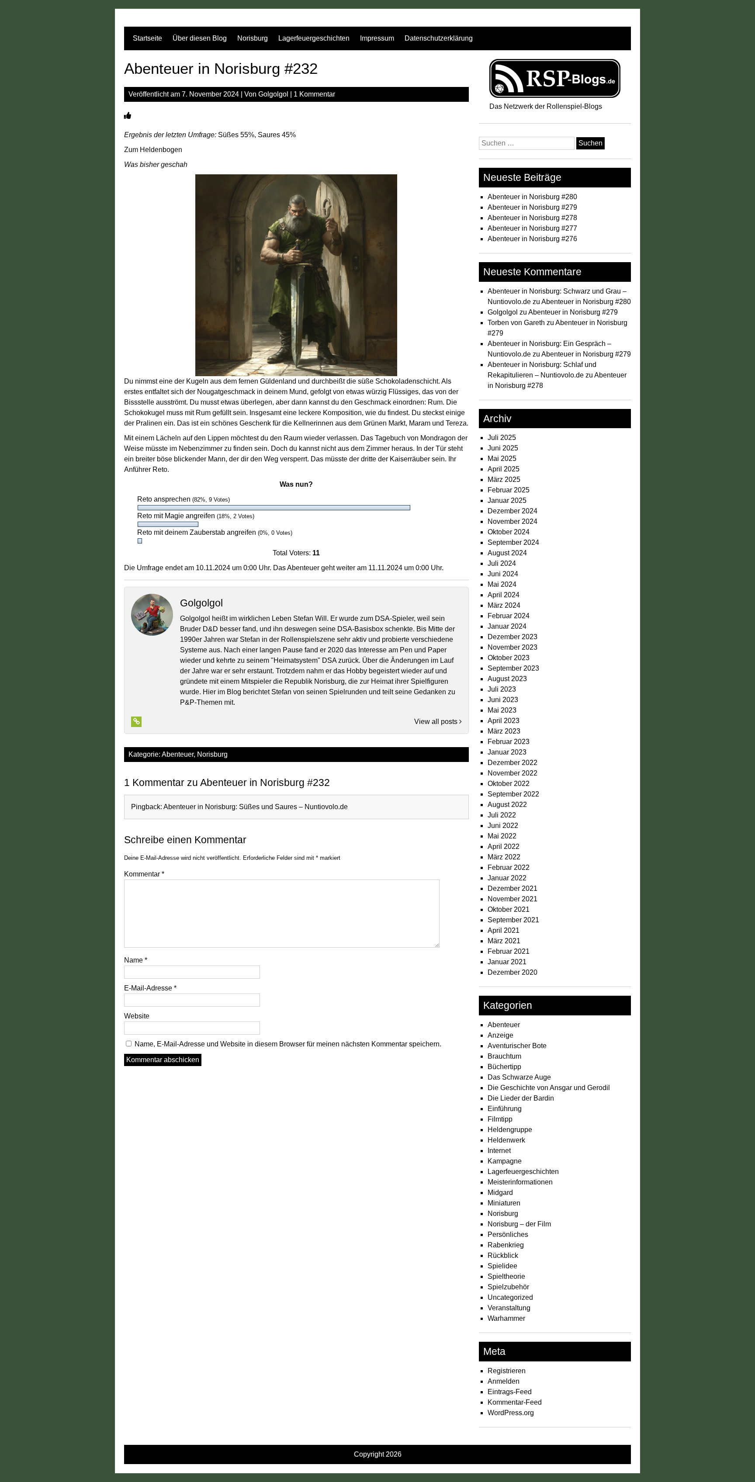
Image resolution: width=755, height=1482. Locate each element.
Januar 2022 (507, 878)
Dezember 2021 (512, 888)
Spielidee (502, 1266)
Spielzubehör (508, 1287)
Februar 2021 (509, 951)
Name (135, 960)
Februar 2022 (509, 867)
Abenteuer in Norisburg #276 (532, 238)
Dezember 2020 (512, 972)
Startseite (147, 38)
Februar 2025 (509, 490)
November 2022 (512, 773)
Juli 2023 (502, 689)
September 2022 (513, 794)
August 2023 (507, 678)
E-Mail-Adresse (150, 988)
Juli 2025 (502, 437)
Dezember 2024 (512, 511)
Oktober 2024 (509, 532)
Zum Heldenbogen (153, 149)
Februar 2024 (509, 616)
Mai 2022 (502, 836)
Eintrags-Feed (510, 1391)
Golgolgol (273, 94)
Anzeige (500, 1035)
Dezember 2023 (512, 637)
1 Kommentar (314, 94)
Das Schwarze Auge (519, 1077)
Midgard (500, 1192)
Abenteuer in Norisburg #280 (532, 197)
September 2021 (513, 920)
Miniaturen (504, 1203)
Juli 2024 (502, 563)
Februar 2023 (509, 741)
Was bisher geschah (155, 164)
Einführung (505, 1108)
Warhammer (506, 1318)
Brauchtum (504, 1056)
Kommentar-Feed (515, 1402)
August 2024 (507, 553)
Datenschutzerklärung (439, 38)
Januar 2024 (507, 626)
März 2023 (504, 731)
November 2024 (512, 521)
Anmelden (503, 1381)
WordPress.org (511, 1412)
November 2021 (512, 899)
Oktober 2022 (509, 783)
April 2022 (503, 846)
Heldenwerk (506, 1140)
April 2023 (503, 720)
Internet (499, 1150)
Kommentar (144, 874)
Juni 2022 (503, 825)
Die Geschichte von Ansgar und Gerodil (549, 1087)
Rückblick (503, 1255)
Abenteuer (178, 754)
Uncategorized (510, 1297)
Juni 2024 (503, 574)
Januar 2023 (507, 752)
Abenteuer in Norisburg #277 (532, 228)
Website (136, 1016)
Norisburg (252, 38)
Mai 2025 (502, 458)
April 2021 (503, 930)
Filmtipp (500, 1119)
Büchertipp (504, 1066)
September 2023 (513, 668)
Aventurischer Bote (517, 1045)
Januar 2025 (507, 500)
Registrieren (507, 1371)
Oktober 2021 (509, 909)
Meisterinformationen (520, 1182)
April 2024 (503, 595)
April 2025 (503, 469)
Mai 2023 (502, 710)
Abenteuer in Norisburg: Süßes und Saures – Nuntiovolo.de (255, 806)
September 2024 (513, 542)
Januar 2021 (507, 962)
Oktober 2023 (509, 657)
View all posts (436, 721)
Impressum (377, 38)
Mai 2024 (502, 584)
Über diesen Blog (200, 38)
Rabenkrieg (506, 1245)
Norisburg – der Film (519, 1224)
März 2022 (504, 857)
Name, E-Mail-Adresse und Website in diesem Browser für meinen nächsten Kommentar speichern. (288, 1044)
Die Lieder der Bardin (521, 1098)
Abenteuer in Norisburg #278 (532, 218)
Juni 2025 (503, 448)
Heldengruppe (510, 1129)
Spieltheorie (506, 1276)
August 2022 (507, 804)
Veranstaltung (509, 1308)
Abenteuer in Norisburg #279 (532, 207)
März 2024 (504, 605)
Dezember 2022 (512, 762)
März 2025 (504, 479)
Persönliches (508, 1234)
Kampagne (505, 1161)
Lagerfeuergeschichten (314, 38)
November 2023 (512, 647)
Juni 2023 (503, 699)
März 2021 (504, 941)
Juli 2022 (502, 815)
